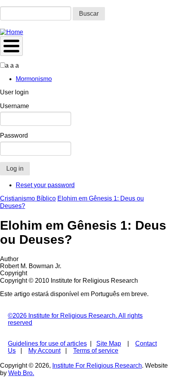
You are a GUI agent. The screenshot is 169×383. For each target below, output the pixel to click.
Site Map (108, 343)
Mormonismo (34, 78)
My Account (44, 350)
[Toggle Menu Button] (11, 46)
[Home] (11, 32)
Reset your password (45, 185)
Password (14, 135)
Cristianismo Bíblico (28, 198)
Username (14, 106)
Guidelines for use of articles (47, 343)
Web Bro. (21, 373)
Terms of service (95, 350)
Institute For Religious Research (97, 365)
